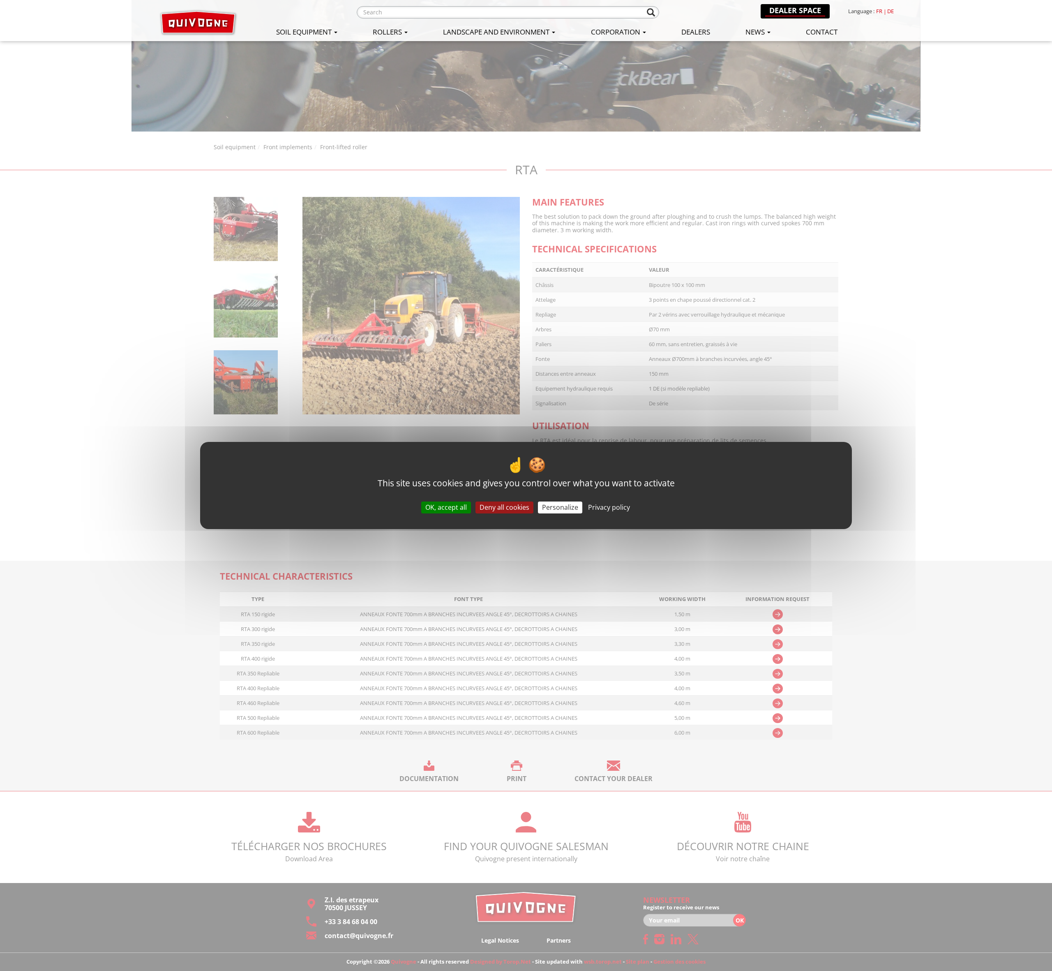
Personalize (560, 507)
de (890, 11)
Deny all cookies (504, 507)
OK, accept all (446, 507)
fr (879, 11)
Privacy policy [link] (609, 507)
